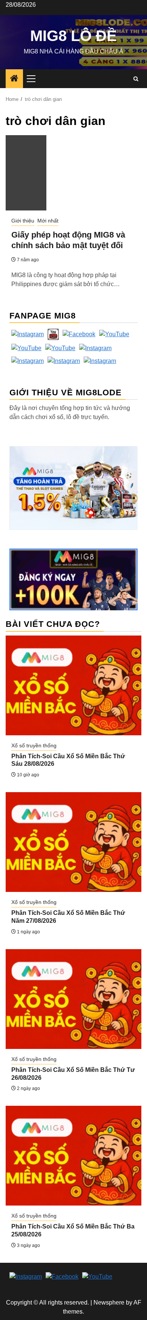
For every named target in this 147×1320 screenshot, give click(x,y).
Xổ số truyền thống (34, 745)
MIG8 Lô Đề (73, 35)
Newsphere (108, 1302)
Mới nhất (47, 221)
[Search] (136, 79)
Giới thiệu (22, 221)
